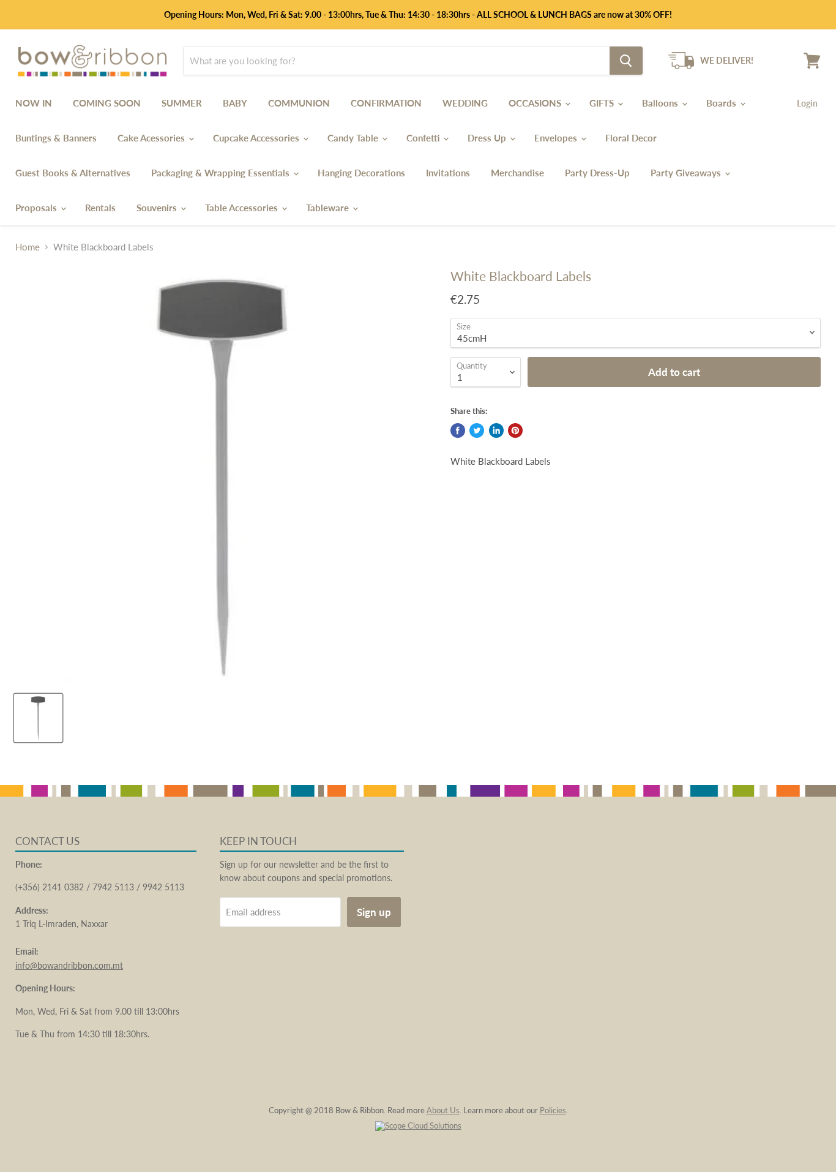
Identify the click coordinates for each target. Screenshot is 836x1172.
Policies (553, 1110)
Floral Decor (631, 137)
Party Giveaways (687, 172)
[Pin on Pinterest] (515, 430)
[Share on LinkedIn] (496, 430)
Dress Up (488, 137)
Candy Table (354, 137)
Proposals (37, 207)
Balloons (661, 102)
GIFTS (602, 102)
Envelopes (557, 137)
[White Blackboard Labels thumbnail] (38, 718)
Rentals (100, 207)
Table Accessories (242, 207)
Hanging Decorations (361, 172)
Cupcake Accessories (257, 137)
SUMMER (182, 102)
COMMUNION (299, 102)
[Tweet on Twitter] (476, 430)
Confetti (424, 137)
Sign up (374, 912)
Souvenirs (157, 207)
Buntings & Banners (56, 137)
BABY (235, 102)
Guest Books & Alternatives (72, 172)
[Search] (626, 61)
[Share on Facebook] (457, 430)
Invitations (448, 172)
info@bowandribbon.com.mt (69, 965)
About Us (443, 1110)
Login (807, 103)
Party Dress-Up (597, 172)
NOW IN (33, 102)
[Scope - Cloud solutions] (418, 1125)
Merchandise (517, 172)
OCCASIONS (536, 102)
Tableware (328, 207)
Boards (722, 102)
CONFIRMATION (386, 102)
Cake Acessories (152, 137)
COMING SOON (107, 102)
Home (27, 247)
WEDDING (465, 102)
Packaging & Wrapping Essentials (221, 172)
